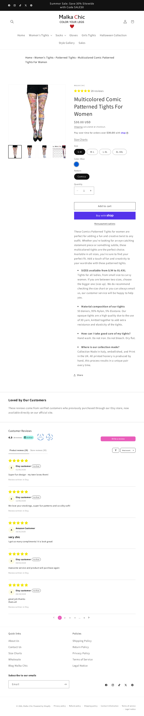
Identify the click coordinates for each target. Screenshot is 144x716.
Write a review (118, 438)
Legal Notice (80, 665)
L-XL (105, 151)
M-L (92, 151)
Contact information (110, 706)
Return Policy (81, 647)
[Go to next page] (89, 618)
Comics (82, 176)
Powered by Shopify (41, 706)
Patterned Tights (66, 57)
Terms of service (129, 706)
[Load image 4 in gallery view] (59, 151)
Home (28, 57)
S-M (80, 151)
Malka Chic (28, 706)
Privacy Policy (81, 653)
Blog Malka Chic (18, 665)
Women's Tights (44, 57)
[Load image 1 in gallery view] (15, 151)
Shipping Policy (82, 641)
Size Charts (81, 139)
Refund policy (75, 706)
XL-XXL (119, 151)
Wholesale (14, 659)
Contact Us (15, 647)
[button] (12, 22)
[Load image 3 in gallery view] (44, 151)
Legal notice (130, 709)
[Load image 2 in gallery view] (29, 151)
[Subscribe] (65, 684)
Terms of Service (83, 659)
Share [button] (80, 375)
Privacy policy (60, 706)
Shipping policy (91, 706)
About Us (13, 641)
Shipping (78, 126)
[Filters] (115, 450)
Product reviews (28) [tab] (19, 450)
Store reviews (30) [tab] (38, 450)
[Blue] (76, 164)
